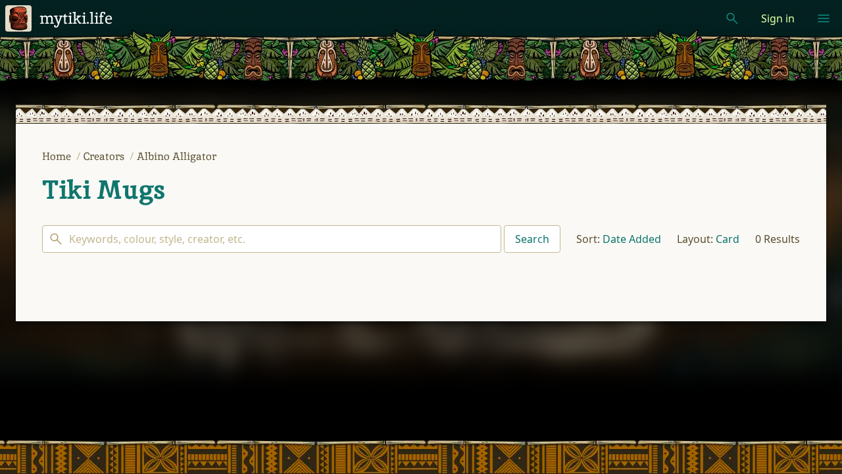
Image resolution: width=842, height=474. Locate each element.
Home (58, 156)
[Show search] (732, 18)
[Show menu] (823, 18)
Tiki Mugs (103, 189)
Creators (105, 156)
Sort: (588, 239)
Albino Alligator (176, 156)
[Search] (271, 239)
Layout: (695, 239)
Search (532, 239)
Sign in (778, 18)
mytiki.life (75, 18)
